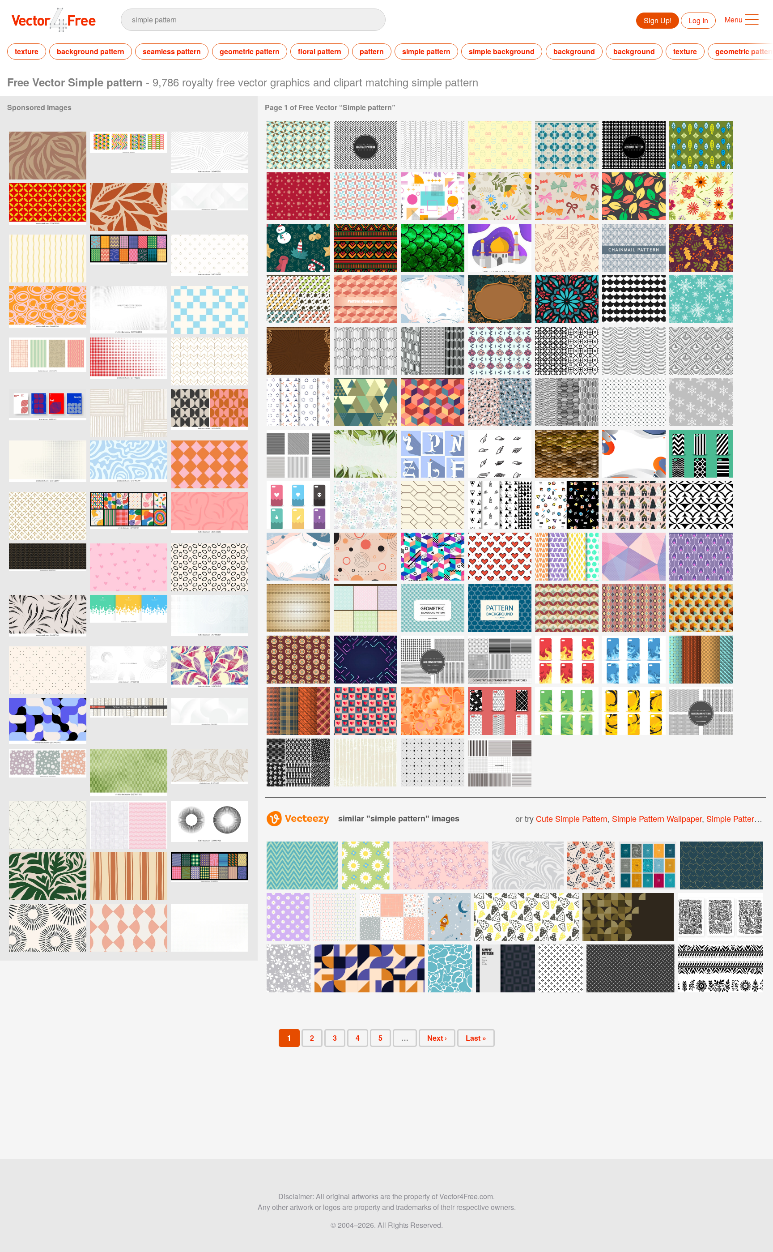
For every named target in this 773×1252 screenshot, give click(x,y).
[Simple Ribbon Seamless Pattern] (567, 196)
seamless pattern (172, 51)
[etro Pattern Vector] (634, 608)
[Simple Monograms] (432, 454)
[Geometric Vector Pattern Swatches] (499, 660)
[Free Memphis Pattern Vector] (567, 505)
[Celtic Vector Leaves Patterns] (365, 608)
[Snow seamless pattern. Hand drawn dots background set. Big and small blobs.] (47, 773)
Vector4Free (54, 19)
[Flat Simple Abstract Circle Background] (365, 557)
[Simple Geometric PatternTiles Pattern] (298, 145)
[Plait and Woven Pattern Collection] (701, 660)
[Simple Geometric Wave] (634, 454)
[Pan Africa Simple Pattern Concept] (365, 248)
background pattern (90, 51)
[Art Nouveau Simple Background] (499, 299)
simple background (502, 51)
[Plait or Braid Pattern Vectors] (298, 711)
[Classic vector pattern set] (298, 299)
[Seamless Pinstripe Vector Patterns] (298, 454)
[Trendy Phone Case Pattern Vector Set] (499, 711)
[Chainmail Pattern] (634, 248)
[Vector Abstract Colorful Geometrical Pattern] (432, 557)
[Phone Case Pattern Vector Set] (701, 454)
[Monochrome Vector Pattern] (365, 351)
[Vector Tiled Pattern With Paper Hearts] (365, 711)
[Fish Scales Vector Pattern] (432, 248)
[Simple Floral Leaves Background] (365, 454)
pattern (372, 51)
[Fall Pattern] (701, 248)
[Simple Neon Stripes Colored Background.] (365, 660)
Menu (734, 19)
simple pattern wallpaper (657, 818)
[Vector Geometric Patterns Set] (567, 402)
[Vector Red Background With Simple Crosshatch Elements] (298, 196)
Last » (476, 1038)
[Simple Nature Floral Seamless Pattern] (701, 196)
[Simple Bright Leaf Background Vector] (701, 145)
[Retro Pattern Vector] (567, 608)
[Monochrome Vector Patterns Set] (432, 351)
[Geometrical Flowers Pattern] (499, 351)
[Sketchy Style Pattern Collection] (432, 660)
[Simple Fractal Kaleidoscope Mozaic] (567, 299)
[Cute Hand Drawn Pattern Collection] (701, 711)
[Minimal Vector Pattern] (432, 505)
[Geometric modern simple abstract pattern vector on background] (209, 361)
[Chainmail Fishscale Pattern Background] (634, 351)
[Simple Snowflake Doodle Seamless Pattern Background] (701, 402)
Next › (437, 1038)
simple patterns (734, 818)
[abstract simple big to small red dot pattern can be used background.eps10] (128, 361)
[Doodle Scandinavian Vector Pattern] (634, 505)
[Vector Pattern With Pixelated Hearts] (499, 557)
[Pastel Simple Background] (432, 299)
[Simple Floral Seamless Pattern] (499, 196)
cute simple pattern (571, 818)
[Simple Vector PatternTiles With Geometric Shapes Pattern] (567, 145)
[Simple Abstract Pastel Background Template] (634, 557)
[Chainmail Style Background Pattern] (499, 608)
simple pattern (426, 51)
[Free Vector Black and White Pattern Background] (701, 505)
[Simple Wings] (499, 454)
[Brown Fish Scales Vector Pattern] (567, 454)
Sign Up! (657, 20)
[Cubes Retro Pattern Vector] (432, 402)
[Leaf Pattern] (634, 196)
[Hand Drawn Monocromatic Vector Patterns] (298, 762)
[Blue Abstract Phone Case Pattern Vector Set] (634, 660)
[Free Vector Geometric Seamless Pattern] (432, 762)
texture (26, 51)
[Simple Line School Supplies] (567, 248)
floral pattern (319, 51)
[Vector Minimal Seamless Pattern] (634, 402)
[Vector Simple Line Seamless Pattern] (432, 145)
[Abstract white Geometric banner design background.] (209, 207)
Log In (698, 20)
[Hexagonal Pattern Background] (365, 299)
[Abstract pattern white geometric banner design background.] (209, 722)
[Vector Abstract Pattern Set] (499, 402)
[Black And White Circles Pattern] (634, 299)
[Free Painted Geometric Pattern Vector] (567, 557)
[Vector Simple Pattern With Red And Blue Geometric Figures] (365, 196)
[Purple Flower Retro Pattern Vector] (701, 557)
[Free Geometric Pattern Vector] (298, 402)
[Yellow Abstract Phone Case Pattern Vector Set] (634, 711)
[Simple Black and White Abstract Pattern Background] (634, 145)
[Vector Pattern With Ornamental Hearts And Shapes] (432, 711)
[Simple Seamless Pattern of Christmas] (298, 248)
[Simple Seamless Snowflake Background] (701, 299)
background (574, 51)
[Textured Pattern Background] (298, 608)
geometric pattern (250, 51)
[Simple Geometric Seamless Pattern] (432, 196)
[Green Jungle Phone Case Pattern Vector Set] (567, 711)
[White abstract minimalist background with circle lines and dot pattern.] (128, 670)
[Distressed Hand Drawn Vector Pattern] (365, 762)
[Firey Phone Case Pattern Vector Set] (567, 660)
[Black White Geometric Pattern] (567, 351)
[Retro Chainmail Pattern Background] (701, 351)
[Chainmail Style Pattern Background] (432, 608)
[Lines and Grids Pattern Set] (499, 762)
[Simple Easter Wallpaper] (499, 145)
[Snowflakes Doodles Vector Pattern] (365, 505)
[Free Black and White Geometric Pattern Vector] (499, 505)
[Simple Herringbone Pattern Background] (365, 145)
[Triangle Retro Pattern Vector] (365, 402)
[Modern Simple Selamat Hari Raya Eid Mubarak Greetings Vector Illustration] (499, 248)
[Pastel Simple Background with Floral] (298, 557)
